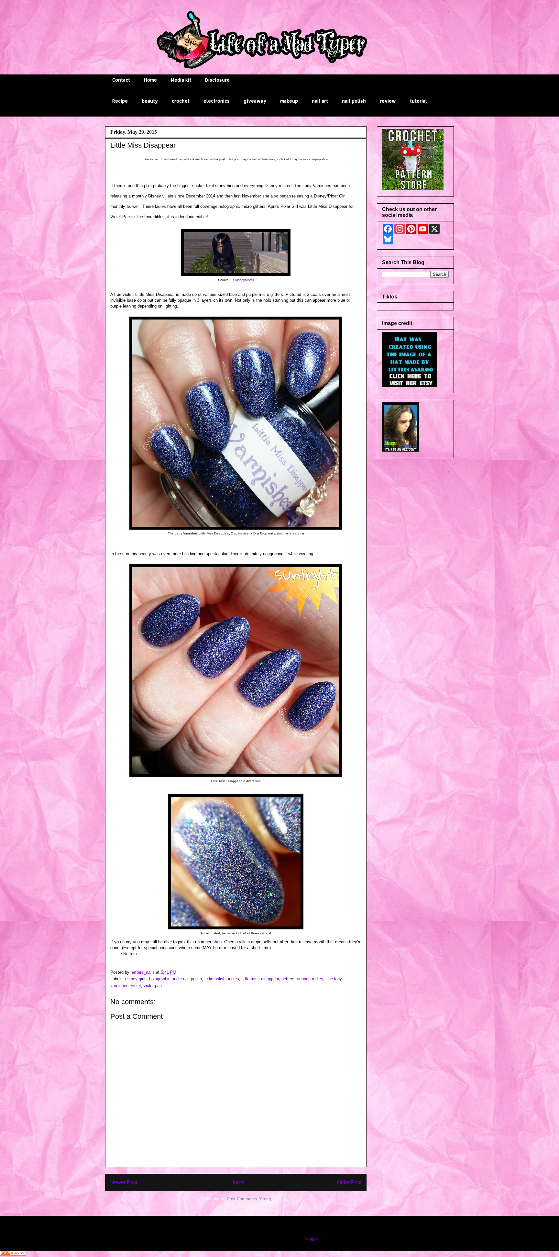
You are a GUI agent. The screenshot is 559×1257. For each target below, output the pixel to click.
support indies (310, 978)
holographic (159, 978)
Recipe (120, 101)
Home (150, 80)
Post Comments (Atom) (249, 1198)
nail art (320, 101)
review (388, 101)
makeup (289, 101)
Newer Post (123, 1182)
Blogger (312, 1238)
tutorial (418, 101)
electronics (216, 101)
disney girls (136, 978)
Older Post (349, 1182)
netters (287, 978)
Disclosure (217, 80)
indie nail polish (187, 978)
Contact (121, 80)
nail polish (354, 101)
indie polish (214, 978)
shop (217, 941)
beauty (150, 101)
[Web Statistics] (13, 1254)
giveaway (255, 101)
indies (233, 978)
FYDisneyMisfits (242, 280)
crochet (181, 101)
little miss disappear (260, 978)
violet (136, 985)
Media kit (181, 80)
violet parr (153, 985)
